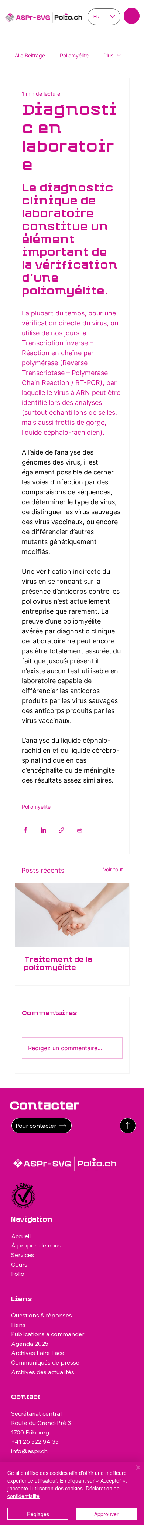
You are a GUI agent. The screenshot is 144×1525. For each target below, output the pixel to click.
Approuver (106, 1514)
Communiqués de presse (45, 1362)
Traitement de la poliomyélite (58, 964)
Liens (18, 1324)
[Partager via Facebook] (25, 830)
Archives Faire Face (37, 1352)
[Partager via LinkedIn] (43, 830)
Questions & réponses (41, 1315)
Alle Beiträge (30, 55)
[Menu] (132, 16)
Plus (108, 55)
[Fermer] (134, 1472)
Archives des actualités (42, 1372)
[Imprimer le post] (79, 830)
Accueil (21, 1236)
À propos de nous (36, 1245)
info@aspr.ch (29, 1451)
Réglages (38, 1514)
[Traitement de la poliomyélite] (72, 915)
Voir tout (113, 869)
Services (22, 1255)
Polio (17, 1273)
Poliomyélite (74, 55)
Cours (19, 1264)
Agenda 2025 (29, 1343)
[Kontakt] (128, 1125)
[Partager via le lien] (61, 830)
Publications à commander (47, 1334)
